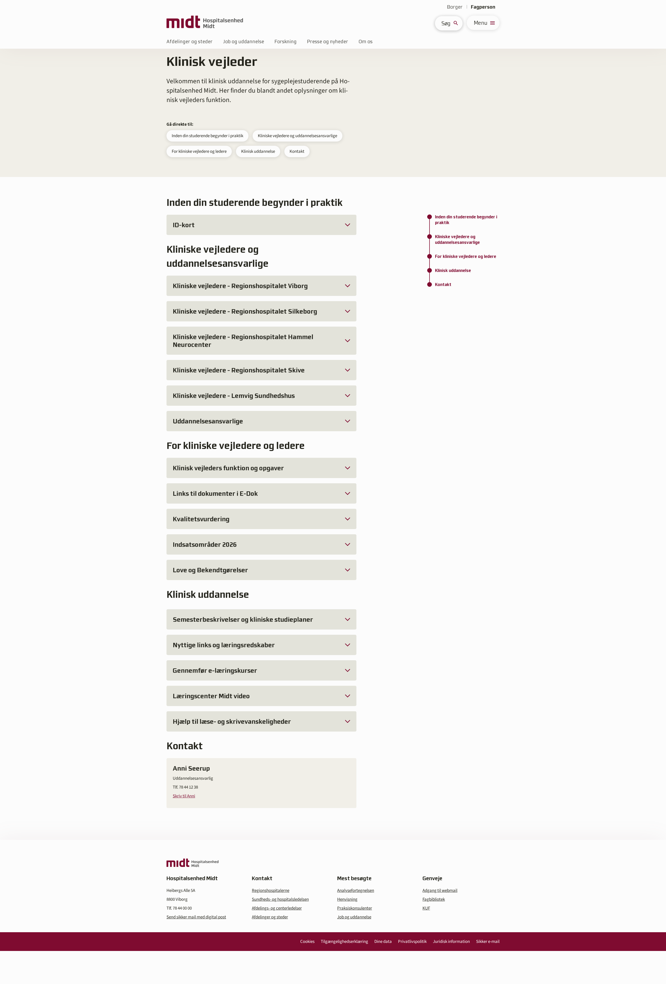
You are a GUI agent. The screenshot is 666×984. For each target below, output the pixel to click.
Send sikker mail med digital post (196, 917)
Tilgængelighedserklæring (344, 941)
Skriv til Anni (184, 796)
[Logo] (204, 23)
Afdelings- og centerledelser (277, 908)
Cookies (307, 941)
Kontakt (297, 151)
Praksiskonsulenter (354, 908)
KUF (426, 908)
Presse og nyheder (327, 42)
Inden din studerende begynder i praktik (207, 136)
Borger (455, 7)
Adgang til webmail (439, 890)
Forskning (285, 42)
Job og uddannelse (243, 42)
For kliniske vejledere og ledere (199, 151)
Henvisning (347, 899)
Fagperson (483, 7)
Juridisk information (451, 941)
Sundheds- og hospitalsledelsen (280, 899)
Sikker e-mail (487, 941)
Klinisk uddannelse (258, 151)
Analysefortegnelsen (355, 890)
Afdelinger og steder (189, 42)
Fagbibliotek (433, 899)
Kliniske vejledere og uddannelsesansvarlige (297, 136)
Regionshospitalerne (270, 890)
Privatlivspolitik (412, 941)
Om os (365, 42)
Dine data (383, 941)
